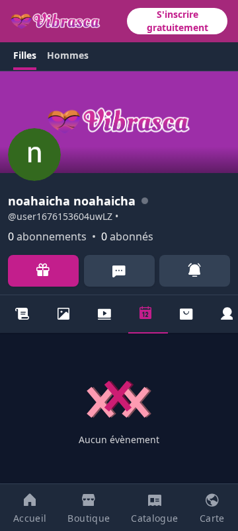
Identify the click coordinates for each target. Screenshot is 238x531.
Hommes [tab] (68, 55)
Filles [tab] (24, 55)
